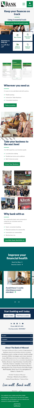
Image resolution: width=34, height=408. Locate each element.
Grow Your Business (12, 164)
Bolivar (4, 362)
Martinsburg (22, 365)
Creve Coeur (24, 363)
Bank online (25, 358)
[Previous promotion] (15, 302)
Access (4, 335)
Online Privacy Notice (12, 379)
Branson (9, 362)
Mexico (29, 365)
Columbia (17, 363)
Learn (3, 343)
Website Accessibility (20, 377)
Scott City (19, 369)
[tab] (17, 36)
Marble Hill (15, 365)
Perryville (25, 367)
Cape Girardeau (17, 362)
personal (27, 350)
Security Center (16, 264)
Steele (18, 371)
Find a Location (10, 105)
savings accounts (18, 354)
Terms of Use (24, 379)
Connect (4, 339)
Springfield (25, 369)
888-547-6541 (19, 326)
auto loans (23, 356)
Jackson (8, 365)
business (5, 352)
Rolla (13, 369)
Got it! (17, 405)
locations (28, 360)
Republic (8, 369)
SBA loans (9, 358)
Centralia (6, 363)
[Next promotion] (18, 302)
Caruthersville (27, 362)
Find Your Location (23, 315)
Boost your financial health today (17, 23)
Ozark (15, 367)
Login (30, 5)
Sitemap (9, 377)
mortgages (16, 356)
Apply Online (9, 315)
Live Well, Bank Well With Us (14, 240)
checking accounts (7, 354)
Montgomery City (7, 367)
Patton (19, 367)
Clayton (11, 363)
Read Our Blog (16, 262)
